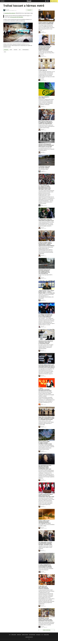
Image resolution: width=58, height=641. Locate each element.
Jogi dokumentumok (32, 634)
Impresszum (19, 634)
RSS (42, 634)
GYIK (9, 634)
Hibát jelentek (13, 634)
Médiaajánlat (38, 634)
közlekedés (7, 10)
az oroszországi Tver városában (16, 17)
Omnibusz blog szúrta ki (10, 13)
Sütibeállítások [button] (46, 634)
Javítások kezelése (25, 634)
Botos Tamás (7, 9)
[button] (6, 49)
